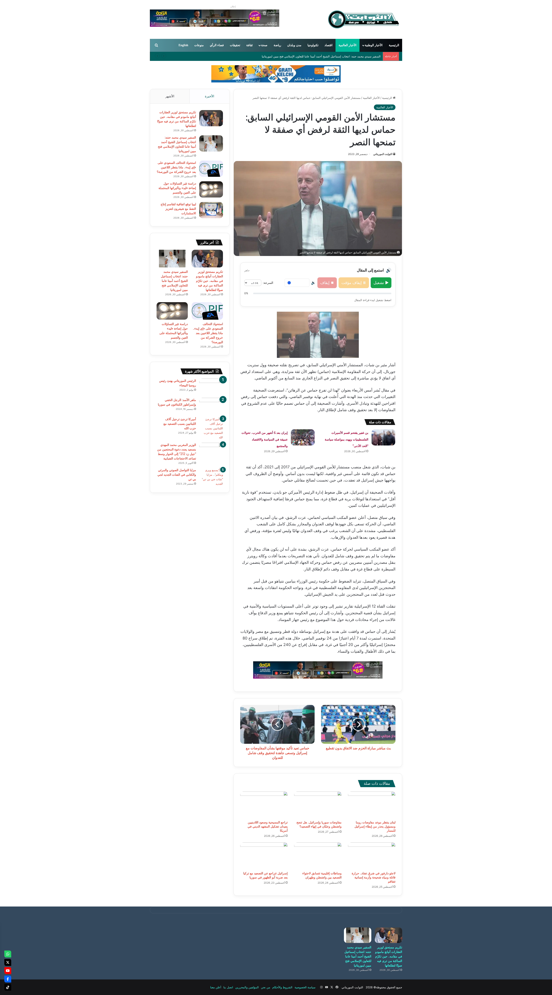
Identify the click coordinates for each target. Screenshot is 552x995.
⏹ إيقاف (327, 282)
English (183, 45)
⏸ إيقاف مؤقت (353, 282)
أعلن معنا (215, 987)
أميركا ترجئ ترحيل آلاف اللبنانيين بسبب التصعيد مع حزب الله (179, 423)
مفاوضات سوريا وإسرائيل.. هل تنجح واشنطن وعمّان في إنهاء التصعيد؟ (319, 824)
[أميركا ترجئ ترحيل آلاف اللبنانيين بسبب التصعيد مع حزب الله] (211, 428)
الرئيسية (394, 45)
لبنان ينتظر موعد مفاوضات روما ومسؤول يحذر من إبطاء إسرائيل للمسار (374, 826)
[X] (7, 962)
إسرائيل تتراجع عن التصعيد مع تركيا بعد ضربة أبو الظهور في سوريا (265, 875)
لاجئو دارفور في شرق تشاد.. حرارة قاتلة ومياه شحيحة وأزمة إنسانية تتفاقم (373, 877)
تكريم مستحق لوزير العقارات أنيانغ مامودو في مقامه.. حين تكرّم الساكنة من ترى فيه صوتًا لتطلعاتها (209, 281)
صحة (264, 45)
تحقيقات (235, 45)
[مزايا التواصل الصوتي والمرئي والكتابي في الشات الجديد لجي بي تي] (211, 477)
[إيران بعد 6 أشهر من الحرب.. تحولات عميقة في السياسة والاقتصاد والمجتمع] (303, 437)
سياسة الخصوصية (305, 987)
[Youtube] (7, 970)
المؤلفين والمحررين (247, 987)
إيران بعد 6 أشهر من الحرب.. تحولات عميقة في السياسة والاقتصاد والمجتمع (265, 439)
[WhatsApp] (7, 954)
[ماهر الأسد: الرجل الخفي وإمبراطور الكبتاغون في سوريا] (211, 406)
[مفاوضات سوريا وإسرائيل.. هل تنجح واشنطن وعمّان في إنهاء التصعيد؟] (318, 804)
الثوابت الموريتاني (382, 154)
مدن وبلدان (294, 45)
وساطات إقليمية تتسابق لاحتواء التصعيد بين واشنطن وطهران (322, 875)
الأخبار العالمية (347, 45)
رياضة (277, 45)
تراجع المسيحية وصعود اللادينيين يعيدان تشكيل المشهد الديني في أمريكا (268, 826)
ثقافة (249, 45)
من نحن (265, 987)
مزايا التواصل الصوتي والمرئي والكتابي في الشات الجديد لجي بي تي (176, 474)
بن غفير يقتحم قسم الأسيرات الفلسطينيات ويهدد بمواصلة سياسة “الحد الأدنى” (346, 439)
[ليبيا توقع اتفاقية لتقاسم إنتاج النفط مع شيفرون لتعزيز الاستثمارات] (211, 210)
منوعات (199, 45)
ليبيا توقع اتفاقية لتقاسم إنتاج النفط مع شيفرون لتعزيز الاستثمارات (178, 208)
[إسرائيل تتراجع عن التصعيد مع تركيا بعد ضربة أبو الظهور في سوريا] (264, 855)
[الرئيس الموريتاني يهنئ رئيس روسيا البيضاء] (211, 387)
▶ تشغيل (381, 282)
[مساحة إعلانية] (276, 73)
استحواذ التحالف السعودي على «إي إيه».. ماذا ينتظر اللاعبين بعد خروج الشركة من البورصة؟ (176, 167)
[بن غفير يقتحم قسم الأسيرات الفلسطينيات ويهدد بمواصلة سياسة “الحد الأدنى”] (383, 437)
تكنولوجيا (312, 45)
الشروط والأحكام (282, 987)
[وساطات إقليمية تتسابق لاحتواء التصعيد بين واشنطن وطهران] (318, 855)
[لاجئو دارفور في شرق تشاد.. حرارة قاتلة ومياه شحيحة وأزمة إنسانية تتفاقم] (371, 855)
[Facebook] (7, 979)
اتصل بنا (228, 987)
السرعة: (268, 282)
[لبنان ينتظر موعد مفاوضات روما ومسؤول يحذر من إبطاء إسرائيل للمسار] (371, 804)
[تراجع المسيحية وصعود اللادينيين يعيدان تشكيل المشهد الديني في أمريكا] (264, 804)
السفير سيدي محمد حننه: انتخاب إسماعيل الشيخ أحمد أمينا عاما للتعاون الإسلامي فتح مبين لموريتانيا (321, 56)
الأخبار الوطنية (374, 45)
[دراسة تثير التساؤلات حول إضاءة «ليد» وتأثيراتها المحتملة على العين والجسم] (211, 189)
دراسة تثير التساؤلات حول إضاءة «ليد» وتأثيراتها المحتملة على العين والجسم (177, 188)
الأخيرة (209, 96)
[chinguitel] (318, 669)
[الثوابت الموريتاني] (363, 19)
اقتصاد (328, 45)
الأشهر (169, 96)
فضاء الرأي (217, 45)
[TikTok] (7, 987)
